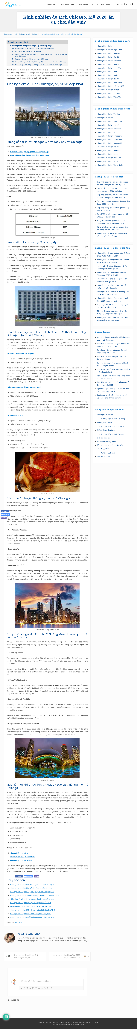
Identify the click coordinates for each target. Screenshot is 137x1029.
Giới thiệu (56, 1024)
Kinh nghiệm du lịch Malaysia (109, 147)
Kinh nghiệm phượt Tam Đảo (112, 426)
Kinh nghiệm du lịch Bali (106, 132)
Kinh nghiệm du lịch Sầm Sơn (109, 68)
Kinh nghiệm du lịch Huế (107, 71)
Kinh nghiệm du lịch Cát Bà (108, 57)
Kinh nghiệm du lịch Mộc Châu (109, 50)
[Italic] (24, 988)
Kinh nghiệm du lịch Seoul (107, 154)
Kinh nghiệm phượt (104, 422)
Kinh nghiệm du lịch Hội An (108, 79)
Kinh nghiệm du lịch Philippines (109, 139)
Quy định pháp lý (78, 1024)
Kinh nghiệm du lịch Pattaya (112, 434)
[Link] (45, 988)
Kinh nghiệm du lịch (105, 415)
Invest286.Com (103, 449)
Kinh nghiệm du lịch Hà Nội (108, 64)
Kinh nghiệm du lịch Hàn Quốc (109, 150)
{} (48, 988)
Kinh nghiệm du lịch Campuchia (110, 143)
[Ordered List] (33, 988)
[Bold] (21, 988)
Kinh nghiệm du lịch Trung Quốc (110, 165)
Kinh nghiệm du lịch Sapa (107, 46)
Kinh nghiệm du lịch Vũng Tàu (109, 97)
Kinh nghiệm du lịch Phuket (108, 125)
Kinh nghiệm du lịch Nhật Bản (109, 158)
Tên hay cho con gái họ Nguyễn (110, 445)
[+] (51, 988)
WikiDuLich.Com (103, 456)
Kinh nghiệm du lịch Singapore (109, 136)
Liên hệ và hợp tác (66, 1024)
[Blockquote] (39, 988)
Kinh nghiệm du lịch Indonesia (109, 128)
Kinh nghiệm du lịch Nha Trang (109, 82)
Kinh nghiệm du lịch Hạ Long (108, 53)
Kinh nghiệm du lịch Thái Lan (108, 114)
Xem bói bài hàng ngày (106, 441)
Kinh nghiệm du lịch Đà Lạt (108, 90)
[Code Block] (42, 988)
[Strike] (30, 988)
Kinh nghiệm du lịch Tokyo (107, 161)
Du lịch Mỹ (18, 922)
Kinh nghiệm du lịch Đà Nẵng (109, 75)
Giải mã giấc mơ (103, 438)
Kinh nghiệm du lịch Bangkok (109, 118)
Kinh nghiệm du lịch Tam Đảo (109, 61)
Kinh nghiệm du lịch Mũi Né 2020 (110, 86)
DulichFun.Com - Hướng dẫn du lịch (63, 1022)
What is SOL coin (108, 453)
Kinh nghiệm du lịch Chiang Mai (110, 121)
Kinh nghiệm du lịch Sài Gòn (108, 93)
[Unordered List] (36, 988)
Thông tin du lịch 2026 (106, 430)
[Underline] (27, 988)
